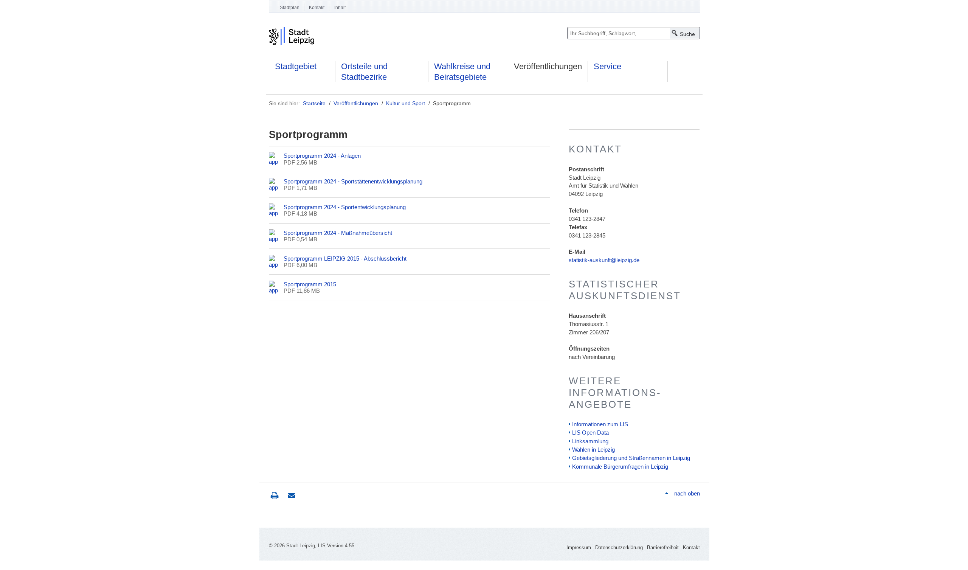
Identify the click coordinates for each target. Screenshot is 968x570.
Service (607, 66)
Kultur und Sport (405, 103)
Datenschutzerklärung (619, 547)
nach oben (687, 493)
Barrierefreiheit (663, 547)
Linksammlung (590, 441)
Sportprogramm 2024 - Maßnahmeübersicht (338, 233)
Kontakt (316, 7)
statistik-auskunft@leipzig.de (604, 260)
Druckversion (274, 495)
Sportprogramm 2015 (310, 284)
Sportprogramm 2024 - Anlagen (322, 155)
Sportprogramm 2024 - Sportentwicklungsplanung (345, 207)
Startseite (314, 103)
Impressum (578, 547)
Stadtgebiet (295, 66)
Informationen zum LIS (600, 424)
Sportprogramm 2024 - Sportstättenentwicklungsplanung (353, 181)
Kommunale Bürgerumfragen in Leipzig (620, 466)
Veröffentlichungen (548, 66)
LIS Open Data (590, 432)
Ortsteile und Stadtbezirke (364, 72)
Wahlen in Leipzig (593, 449)
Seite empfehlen (291, 495)
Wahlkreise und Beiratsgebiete (462, 72)
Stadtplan (289, 7)
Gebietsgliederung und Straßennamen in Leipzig (631, 458)
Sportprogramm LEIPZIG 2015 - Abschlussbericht (345, 258)
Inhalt (340, 7)
